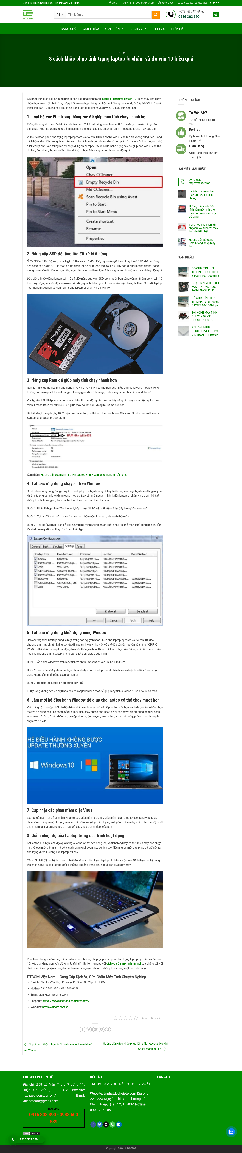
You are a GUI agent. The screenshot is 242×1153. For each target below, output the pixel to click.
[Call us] (112, 1124)
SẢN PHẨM (112, 28)
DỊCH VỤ (136, 28)
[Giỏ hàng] (216, 15)
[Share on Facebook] (82, 1029)
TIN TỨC (159, 28)
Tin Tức (121, 53)
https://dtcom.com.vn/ (56, 1007)
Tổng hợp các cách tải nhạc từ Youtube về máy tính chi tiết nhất (203, 228)
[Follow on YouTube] (217, 3)
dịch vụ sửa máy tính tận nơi (123, 963)
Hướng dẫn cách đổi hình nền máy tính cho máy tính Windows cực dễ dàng (203, 211)
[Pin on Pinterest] (102, 1029)
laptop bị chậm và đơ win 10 (119, 99)
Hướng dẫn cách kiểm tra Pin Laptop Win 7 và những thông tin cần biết (84, 474)
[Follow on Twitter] (214, 3)
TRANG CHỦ (67, 28)
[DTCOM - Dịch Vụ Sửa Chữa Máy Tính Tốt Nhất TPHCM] (36, 14)
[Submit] (156, 15)
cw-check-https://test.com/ (199, 181)
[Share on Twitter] (89, 1029)
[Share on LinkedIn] (108, 1029)
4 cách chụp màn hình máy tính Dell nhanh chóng (202, 195)
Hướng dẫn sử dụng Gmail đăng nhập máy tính (202, 243)
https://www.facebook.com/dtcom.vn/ (66, 1001)
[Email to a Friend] (95, 1029)
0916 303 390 (42, 1114)
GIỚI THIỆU (91, 28)
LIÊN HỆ (177, 28)
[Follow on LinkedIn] (119, 1124)
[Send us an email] (106, 1124)
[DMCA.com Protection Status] (31, 1133)
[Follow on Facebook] (211, 3)
